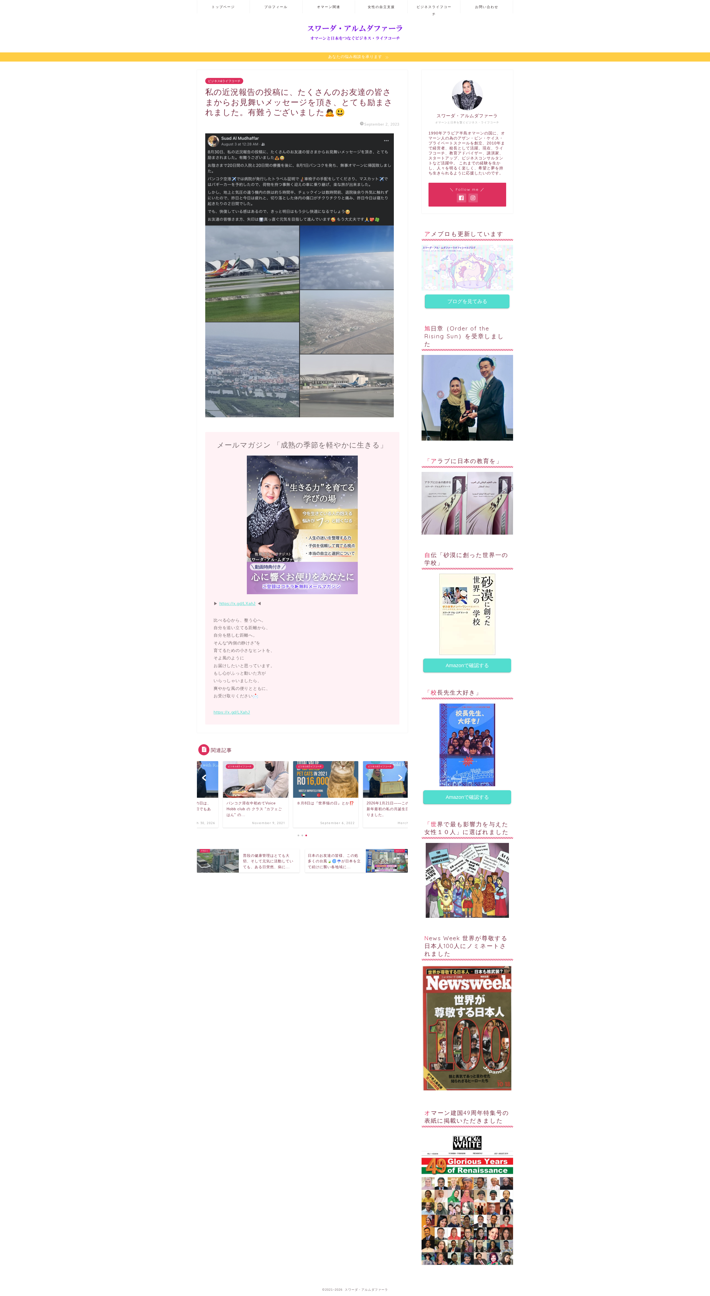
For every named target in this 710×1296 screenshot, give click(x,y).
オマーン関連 (328, 7)
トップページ (223, 7)
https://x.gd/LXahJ (237, 603)
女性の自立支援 (381, 7)
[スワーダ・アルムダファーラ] (355, 40)
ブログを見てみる (467, 301)
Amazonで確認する (467, 665)
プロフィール (276, 7)
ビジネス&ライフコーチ (224, 81)
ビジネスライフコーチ (434, 9)
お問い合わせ (486, 7)
